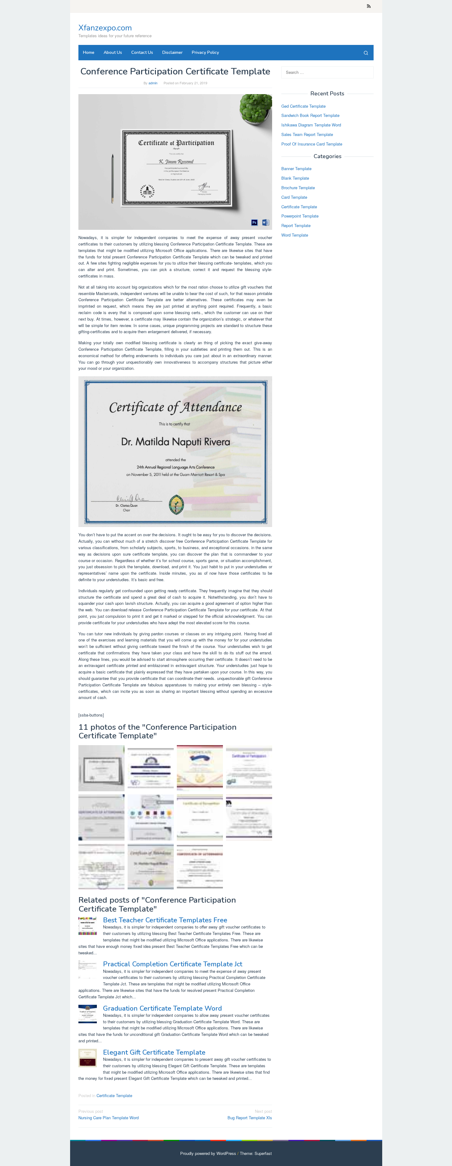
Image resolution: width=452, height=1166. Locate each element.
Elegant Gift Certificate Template (154, 1052)
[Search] (366, 52)
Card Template (294, 197)
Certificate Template (114, 1095)
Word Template (294, 235)
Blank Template (295, 178)
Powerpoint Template (300, 216)
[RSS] (369, 6)
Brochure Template (298, 187)
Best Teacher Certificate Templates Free (165, 920)
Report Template (296, 226)
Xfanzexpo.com (105, 27)
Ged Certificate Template (303, 106)
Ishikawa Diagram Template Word (311, 125)
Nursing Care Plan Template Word (108, 1114)
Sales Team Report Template (307, 134)
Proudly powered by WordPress (208, 1153)
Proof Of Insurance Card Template (311, 144)
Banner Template (296, 169)
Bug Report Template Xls (250, 1114)
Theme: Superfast (256, 1153)
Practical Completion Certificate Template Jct (172, 964)
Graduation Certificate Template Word (162, 1008)
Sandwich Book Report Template (310, 115)
